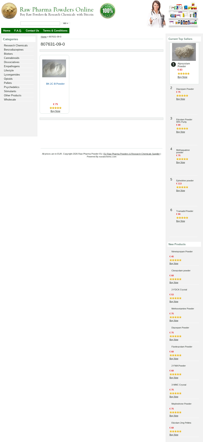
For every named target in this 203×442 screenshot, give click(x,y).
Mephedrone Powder (181, 404)
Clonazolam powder (181, 270)
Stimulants (10, 91)
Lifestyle (9, 70)
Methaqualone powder (183, 151)
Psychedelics (11, 87)
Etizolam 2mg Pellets (181, 423)
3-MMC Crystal (178, 385)
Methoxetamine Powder (182, 308)
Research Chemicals (16, 45)
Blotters (8, 53)
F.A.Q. (18, 30)
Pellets (8, 82)
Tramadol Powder (184, 211)
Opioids (8, 78)
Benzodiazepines (14, 49)
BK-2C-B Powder (55, 84)
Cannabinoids (11, 57)
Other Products (12, 95)
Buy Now (55, 111)
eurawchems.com (107, 156)
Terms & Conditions (55, 30)
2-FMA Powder (178, 366)
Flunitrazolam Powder (181, 346)
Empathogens (12, 66)
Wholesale (10, 99)
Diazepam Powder (185, 89)
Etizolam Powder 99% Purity (184, 120)
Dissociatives (11, 62)
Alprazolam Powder (184, 65)
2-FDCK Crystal (179, 289)
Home (6, 30)
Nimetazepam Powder (182, 251)
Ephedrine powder (185, 180)
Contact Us (32, 30)
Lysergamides (12, 74)
